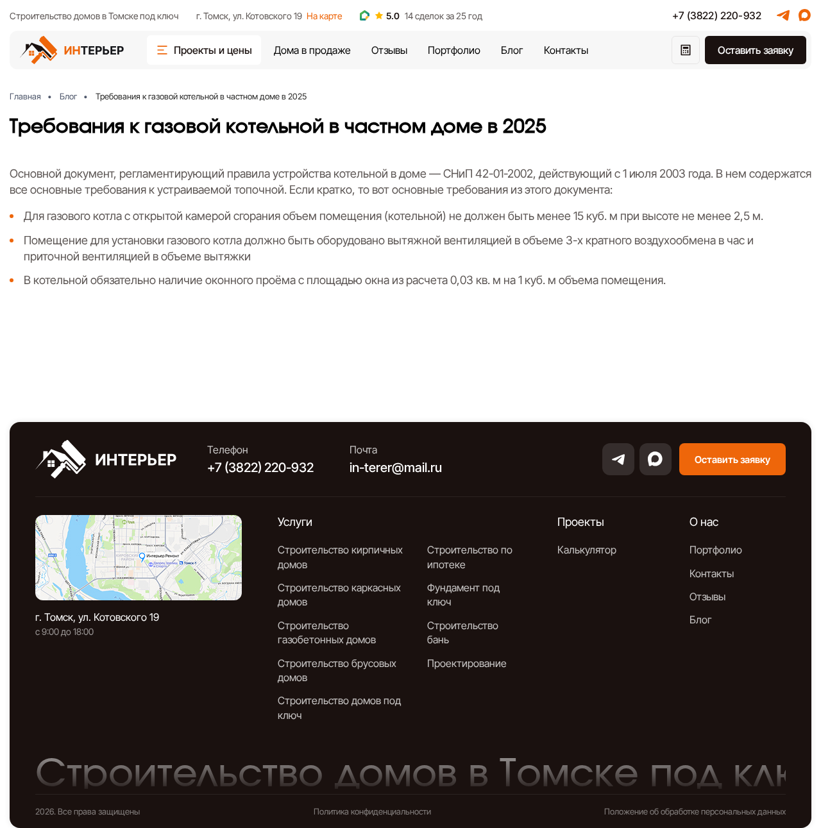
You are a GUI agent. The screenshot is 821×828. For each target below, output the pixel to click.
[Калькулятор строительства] (686, 50)
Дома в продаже (312, 50)
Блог (512, 50)
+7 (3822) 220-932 (716, 15)
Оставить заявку (755, 50)
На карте (324, 15)
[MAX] (805, 15)
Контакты (566, 50)
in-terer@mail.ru (396, 467)
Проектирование (467, 663)
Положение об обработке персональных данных (695, 811)
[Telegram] (783, 15)
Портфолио (454, 50)
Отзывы (389, 50)
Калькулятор (586, 549)
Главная (25, 96)
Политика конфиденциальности (372, 811)
